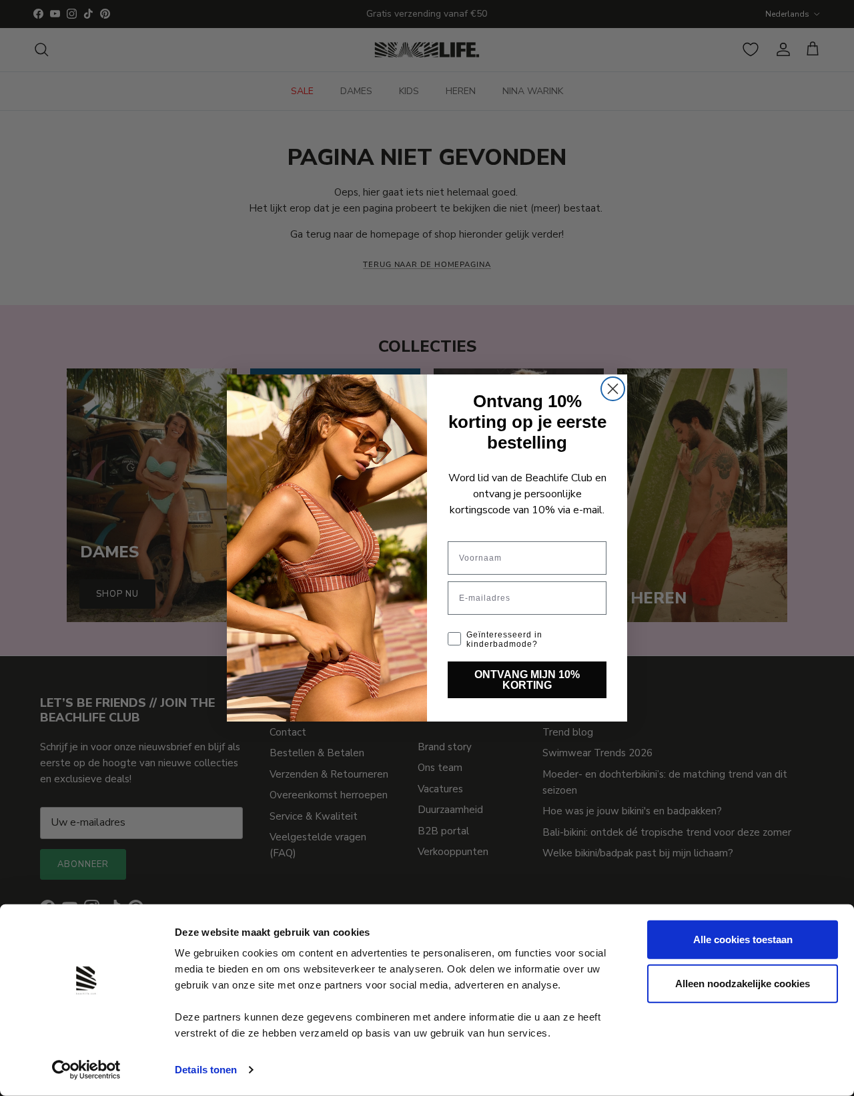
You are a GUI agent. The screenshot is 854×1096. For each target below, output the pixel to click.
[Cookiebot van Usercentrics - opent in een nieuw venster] (86, 1070)
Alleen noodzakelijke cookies (742, 983)
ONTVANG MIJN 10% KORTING (527, 680)
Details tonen (206, 1069)
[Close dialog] (612, 388)
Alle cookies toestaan (743, 939)
